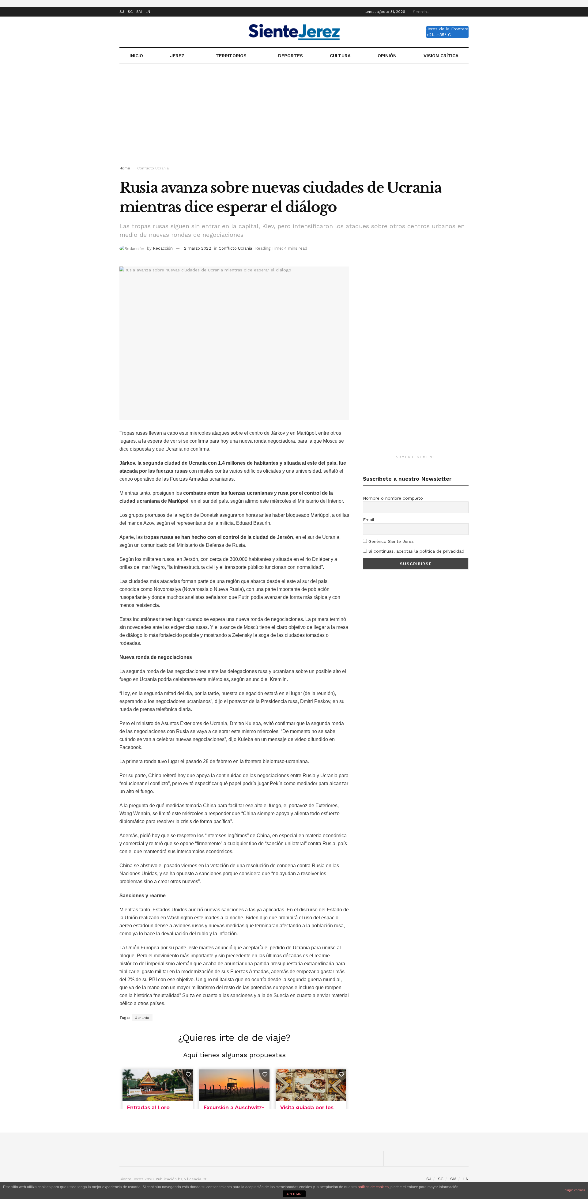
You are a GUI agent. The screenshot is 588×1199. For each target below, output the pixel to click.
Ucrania (142, 1018)
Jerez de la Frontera (447, 28)
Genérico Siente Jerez (390, 541)
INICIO (136, 56)
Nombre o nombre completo (393, 498)
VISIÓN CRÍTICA (441, 56)
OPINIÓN (387, 56)
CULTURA (340, 56)
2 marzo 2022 (197, 248)
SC (130, 11)
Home (124, 168)
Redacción (163, 248)
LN (147, 11)
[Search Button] (465, 12)
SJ (121, 11)
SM (139, 11)
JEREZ (177, 56)
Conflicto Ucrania (153, 168)
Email (368, 519)
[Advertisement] (294, 116)
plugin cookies (575, 1190)
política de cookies (373, 1187)
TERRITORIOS (231, 56)
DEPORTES (290, 56)
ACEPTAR (294, 1194)
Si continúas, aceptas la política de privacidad (415, 551)
